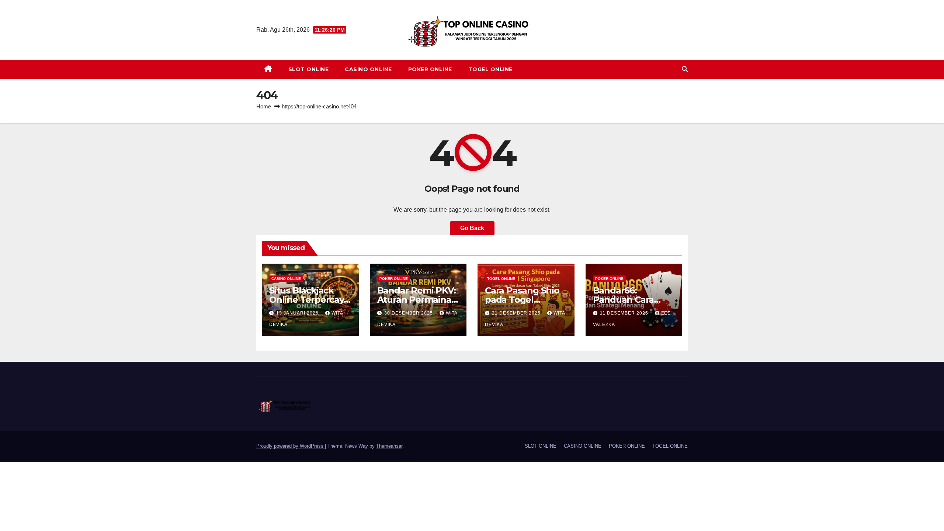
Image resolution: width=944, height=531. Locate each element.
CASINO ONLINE (368, 69)
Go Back (472, 228)
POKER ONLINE (430, 69)
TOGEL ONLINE (490, 69)
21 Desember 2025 (517, 313)
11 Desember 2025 (625, 313)
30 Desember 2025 (409, 313)
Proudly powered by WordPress (290, 446)
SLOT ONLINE (308, 69)
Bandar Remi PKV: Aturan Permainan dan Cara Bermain (417, 299)
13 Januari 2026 (298, 313)
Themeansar (389, 446)
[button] (685, 69)
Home (263, 106)
